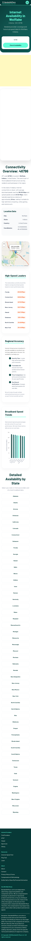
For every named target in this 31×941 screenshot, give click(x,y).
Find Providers (5, 835)
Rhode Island (15, 741)
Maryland (15, 618)
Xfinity (3, 846)
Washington (15, 793)
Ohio (15, 715)
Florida (15, 548)
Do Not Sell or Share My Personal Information (14, 880)
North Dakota (15, 709)
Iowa (15, 586)
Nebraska (16, 664)
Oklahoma (15, 722)
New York (15, 696)
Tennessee (15, 760)
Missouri (15, 651)
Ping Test (4, 857)
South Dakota (15, 754)
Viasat (3, 841)
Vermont (15, 780)
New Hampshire (15, 677)
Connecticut (15, 535)
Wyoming (15, 812)
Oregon (15, 728)
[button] (15, 252)
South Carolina (15, 747)
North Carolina (15, 702)
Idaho (15, 567)
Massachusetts (15, 625)
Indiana (15, 580)
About (3, 868)
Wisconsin (15, 805)
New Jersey (15, 683)
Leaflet (13, 265)
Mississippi (15, 644)
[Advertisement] (15, 70)
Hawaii (15, 560)
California (16, 522)
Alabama (15, 496)
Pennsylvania (15, 735)
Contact (3, 871)
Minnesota (15, 638)
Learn (3, 860)
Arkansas (15, 515)
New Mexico (15, 689)
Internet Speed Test (7, 855)
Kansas (15, 593)
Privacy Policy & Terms (8, 874)
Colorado (15, 528)
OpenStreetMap (19, 265)
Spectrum (4, 844)
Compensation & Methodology (10, 877)
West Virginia (15, 799)
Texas (15, 767)
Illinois (16, 573)
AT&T (3, 838)
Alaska (15, 502)
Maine (15, 612)
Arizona (15, 509)
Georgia (15, 554)
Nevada (15, 670)
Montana (15, 657)
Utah (15, 773)
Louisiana (15, 606)
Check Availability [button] (15, 45)
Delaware (15, 541)
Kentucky (15, 599)
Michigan (15, 631)
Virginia (15, 786)
